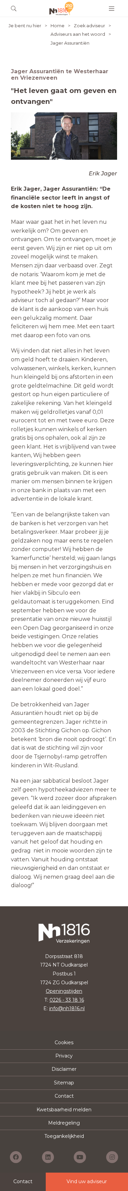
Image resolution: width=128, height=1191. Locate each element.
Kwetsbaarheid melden (64, 1110)
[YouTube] (80, 1157)
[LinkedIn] (48, 1157)
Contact (64, 1096)
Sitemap (64, 1083)
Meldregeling (64, 1123)
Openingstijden (64, 991)
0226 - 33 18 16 (66, 1000)
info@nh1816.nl (67, 1008)
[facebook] (16, 1157)
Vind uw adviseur (87, 1181)
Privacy (64, 1056)
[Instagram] (112, 1157)
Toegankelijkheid (64, 1136)
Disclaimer (64, 1069)
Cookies (64, 1042)
